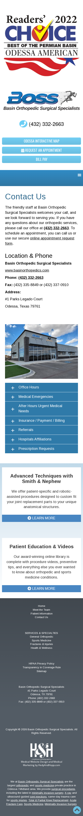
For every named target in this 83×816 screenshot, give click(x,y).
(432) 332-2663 (45, 123)
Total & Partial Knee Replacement (48, 800)
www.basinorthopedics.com (27, 270)
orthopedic (22, 785)
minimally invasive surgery (47, 792)
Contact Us (41, 617)
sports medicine (44, 785)
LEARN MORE (43, 518)
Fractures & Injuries (41, 644)
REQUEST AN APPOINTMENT (43, 150)
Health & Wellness (41, 647)
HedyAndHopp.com (49, 765)
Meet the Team (41, 609)
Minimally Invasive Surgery (61, 804)
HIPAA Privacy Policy (41, 663)
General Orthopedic (41, 636)
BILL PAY (41, 159)
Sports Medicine (41, 640)
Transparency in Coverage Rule (42, 667)
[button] (41, 387)
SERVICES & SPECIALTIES (41, 633)
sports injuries (18, 800)
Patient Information (42, 613)
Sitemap (42, 671)
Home (41, 605)
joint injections (38, 796)
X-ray (68, 792)
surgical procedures (63, 789)
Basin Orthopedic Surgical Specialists (41, 781)
